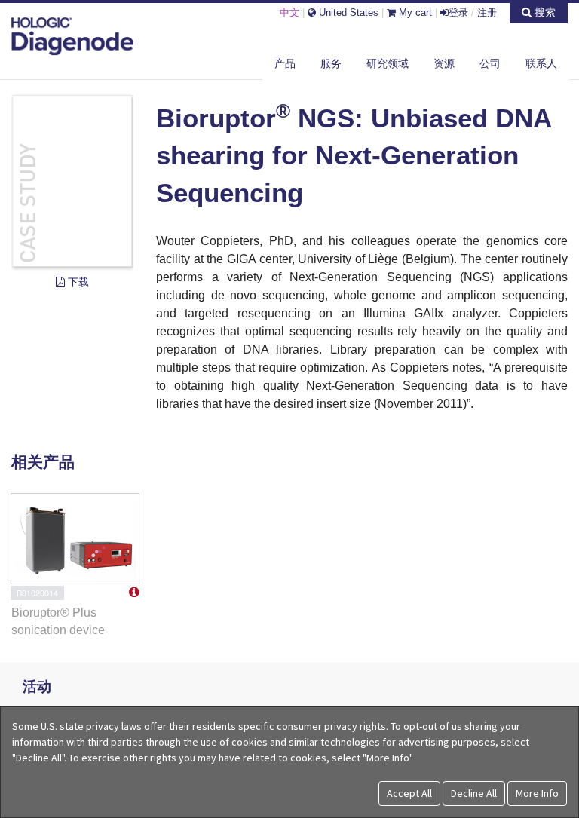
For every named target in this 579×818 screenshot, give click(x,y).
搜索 (544, 12)
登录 (458, 12)
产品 (285, 63)
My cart (414, 12)
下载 (77, 282)
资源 (444, 63)
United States (347, 12)
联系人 (541, 63)
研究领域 (387, 63)
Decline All (474, 793)
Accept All (409, 793)
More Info (537, 793)
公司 (490, 63)
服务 (331, 63)
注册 (487, 12)
